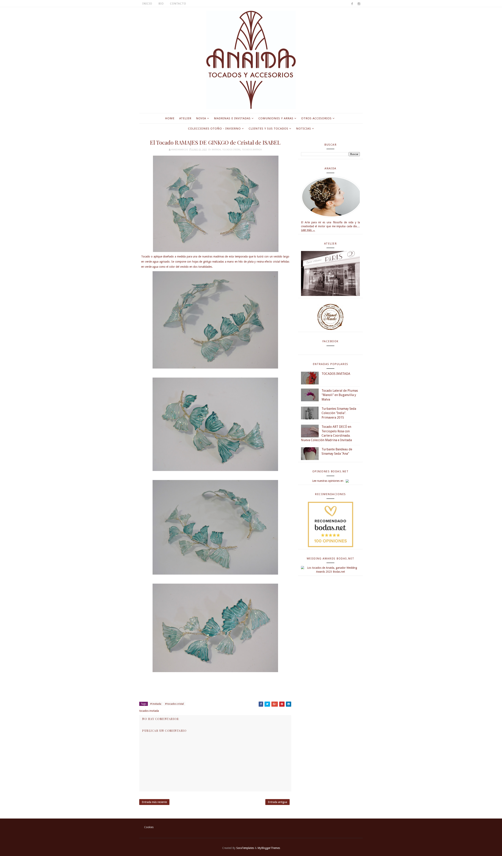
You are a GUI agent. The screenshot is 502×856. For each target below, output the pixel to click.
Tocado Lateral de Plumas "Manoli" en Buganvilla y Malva (340, 395)
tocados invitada (252, 149)
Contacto (178, 3)
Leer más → (308, 230)
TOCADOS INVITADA (336, 374)
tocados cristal (231, 149)
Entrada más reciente (154, 802)
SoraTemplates (245, 848)
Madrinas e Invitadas (232, 118)
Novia (201, 118)
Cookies (149, 827)
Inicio (147, 3)
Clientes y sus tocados (268, 128)
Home (170, 118)
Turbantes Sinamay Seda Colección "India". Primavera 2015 (339, 413)
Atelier (185, 118)
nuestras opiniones (328, 480)
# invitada (155, 703)
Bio (161, 3)
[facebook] (352, 4)
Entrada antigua (277, 802)
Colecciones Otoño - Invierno (214, 128)
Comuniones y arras (275, 118)
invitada (216, 149)
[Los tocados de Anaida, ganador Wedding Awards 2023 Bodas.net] (330, 569)
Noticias (303, 128)
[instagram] (359, 4)
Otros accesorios (316, 118)
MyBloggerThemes (268, 848)
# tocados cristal (174, 703)
